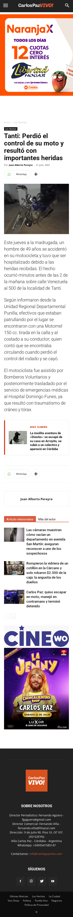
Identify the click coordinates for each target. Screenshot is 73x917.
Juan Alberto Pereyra (21, 164)
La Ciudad (54, 896)
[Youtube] (53, 881)
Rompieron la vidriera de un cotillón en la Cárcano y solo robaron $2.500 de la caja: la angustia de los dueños (47, 572)
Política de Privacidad (36, 905)
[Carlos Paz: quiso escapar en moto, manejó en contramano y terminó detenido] (14, 597)
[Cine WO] (36, 646)
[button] (67, 5)
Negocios (57, 900)
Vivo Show (13, 900)
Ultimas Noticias (19, 896)
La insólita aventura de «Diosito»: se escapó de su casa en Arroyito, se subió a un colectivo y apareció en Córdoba (46, 441)
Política (27, 900)
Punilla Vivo (41, 900)
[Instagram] (31, 881)
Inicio (7, 122)
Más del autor (47, 519)
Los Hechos (20, 122)
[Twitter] (42, 881)
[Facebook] (20, 881)
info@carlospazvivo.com (45, 854)
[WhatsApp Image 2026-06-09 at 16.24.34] (36, 728)
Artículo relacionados (19, 519)
